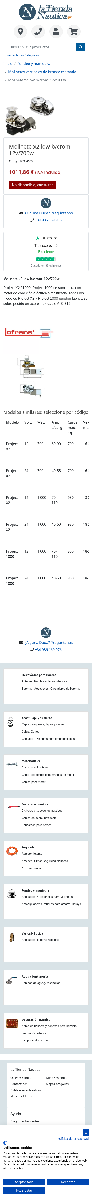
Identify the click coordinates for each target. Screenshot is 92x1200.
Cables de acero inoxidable (39, 818)
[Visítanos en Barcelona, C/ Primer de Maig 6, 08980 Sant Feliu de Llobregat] (20, 31)
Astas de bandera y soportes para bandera (49, 1026)
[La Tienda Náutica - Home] (46, 11)
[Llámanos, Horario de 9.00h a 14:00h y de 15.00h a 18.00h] (38, 31)
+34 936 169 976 (48, 220)
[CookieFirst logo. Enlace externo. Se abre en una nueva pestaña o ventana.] (5, 1143)
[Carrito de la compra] (73, 31)
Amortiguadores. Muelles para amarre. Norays (51, 904)
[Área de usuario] (56, 31)
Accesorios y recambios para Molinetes (47, 896)
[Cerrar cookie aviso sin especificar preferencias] (86, 1132)
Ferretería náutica (35, 804)
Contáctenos (18, 1084)
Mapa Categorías (57, 1084)
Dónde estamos (56, 1078)
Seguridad (29, 847)
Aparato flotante (32, 853)
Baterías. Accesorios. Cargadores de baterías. (52, 688)
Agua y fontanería (35, 977)
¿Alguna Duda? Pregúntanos (49, 213)
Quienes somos (20, 1078)
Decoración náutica (36, 1020)
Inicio (8, 63)
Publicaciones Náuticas (25, 1090)
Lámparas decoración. (36, 1040)
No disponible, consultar (32, 184)
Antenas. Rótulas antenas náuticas (44, 681)
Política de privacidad (73, 1138)
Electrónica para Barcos (39, 675)
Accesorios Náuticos (35, 767)
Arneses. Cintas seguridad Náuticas (45, 861)
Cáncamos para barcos (37, 825)
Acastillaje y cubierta (37, 718)
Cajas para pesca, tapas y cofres (43, 724)
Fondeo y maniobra (33, 63)
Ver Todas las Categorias (23, 55)
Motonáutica (31, 761)
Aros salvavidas (32, 868)
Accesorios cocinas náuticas (40, 939)
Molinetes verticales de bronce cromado (42, 71)
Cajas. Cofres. (31, 731)
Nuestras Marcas (21, 1096)
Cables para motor (33, 782)
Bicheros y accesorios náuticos (42, 810)
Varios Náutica (32, 933)
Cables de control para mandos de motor (48, 774)
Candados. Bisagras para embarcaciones (48, 738)
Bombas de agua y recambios (41, 983)
